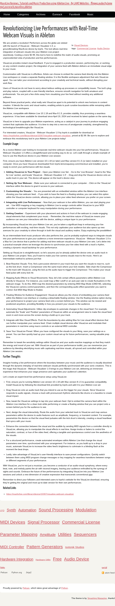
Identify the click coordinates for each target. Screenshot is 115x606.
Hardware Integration (16, 559)
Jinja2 (28, 572)
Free (57, 559)
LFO (2, 510)
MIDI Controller (12, 547)
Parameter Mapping (18, 534)
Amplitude (48, 535)
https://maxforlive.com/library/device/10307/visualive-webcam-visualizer (37, 135)
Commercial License (86, 48)
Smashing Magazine (97, 598)
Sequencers (85, 534)
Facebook (74, 14)
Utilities (64, 534)
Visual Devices (81, 45)
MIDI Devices (12, 522)
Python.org (17, 572)
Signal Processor (44, 522)
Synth (11, 510)
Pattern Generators (45, 546)
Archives (40, 14)
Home (7, 14)
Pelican (4, 572)
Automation (27, 510)
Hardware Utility (43, 559)
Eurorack (57, 14)
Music (90, 14)
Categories (23, 14)
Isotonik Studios (74, 547)
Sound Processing (56, 509)
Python (64, 588)
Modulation (86, 509)
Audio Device (103, 48)
